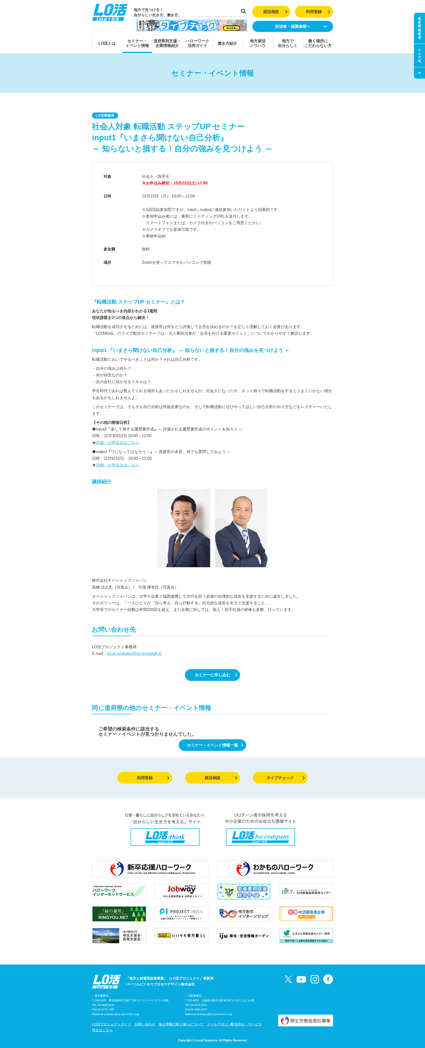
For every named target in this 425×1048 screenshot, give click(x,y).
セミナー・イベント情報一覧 (212, 745)
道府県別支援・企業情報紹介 (167, 43)
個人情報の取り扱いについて (181, 1024)
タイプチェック (280, 778)
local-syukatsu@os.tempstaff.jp (134, 653)
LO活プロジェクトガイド (111, 1024)
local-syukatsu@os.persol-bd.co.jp (118, 1014)
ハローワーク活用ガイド (197, 43)
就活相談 (271, 12)
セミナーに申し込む (212, 675)
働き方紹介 (227, 43)
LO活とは (107, 43)
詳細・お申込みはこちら (117, 443)
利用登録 (314, 12)
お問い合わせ (145, 1024)
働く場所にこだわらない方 (318, 43)
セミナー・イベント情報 (137, 43)
